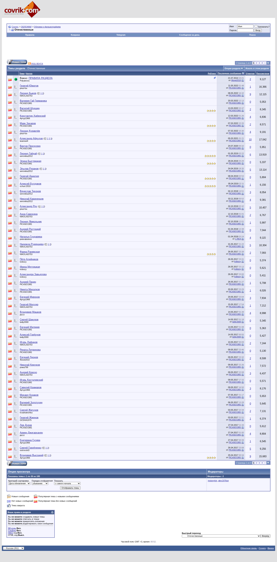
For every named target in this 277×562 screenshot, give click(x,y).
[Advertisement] (75, 19)
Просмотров (262, 73)
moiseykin (212, 480)
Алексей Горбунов (30, 334)
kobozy (23, 262)
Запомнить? (263, 27)
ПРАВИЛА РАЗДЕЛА (41, 78)
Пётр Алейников (29, 259)
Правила (29, 35)
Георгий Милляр (29, 304)
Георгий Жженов (29, 417)
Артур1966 (25, 118)
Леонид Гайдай (28, 153)
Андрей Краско (28, 372)
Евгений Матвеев (30, 327)
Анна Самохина (28, 214)
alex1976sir (223, 480)
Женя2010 (236, 80)
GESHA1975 (25, 420)
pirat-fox (23, 88)
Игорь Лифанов (28, 342)
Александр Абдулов (31, 138)
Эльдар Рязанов (29, 168)
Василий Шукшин (30, 108)
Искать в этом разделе (257, 68)
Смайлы (12, 530)
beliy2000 (24, 322)
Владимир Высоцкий (31, 455)
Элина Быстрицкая (30, 161)
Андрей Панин (28, 281)
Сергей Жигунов (29, 410)
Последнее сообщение (229, 73)
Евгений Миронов (30, 297)
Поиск (252, 35)
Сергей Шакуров (29, 319)
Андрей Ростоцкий (30, 229)
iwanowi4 (24, 141)
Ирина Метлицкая (30, 266)
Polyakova (24, 81)
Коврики (75, 35)
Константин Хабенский (33, 115)
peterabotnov (26, 239)
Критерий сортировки (18, 481)
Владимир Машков (30, 312)
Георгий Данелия (29, 176)
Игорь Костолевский (31, 379)
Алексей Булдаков (30, 183)
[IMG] (10, 533)
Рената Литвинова (30, 349)
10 (250, 139)
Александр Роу (28, 206)
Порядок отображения (42, 481)
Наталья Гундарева (31, 236)
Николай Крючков (30, 364)
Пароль (233, 30)
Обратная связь (248, 548)
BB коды (12, 528)
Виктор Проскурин (30, 146)
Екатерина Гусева (30, 440)
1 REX (238, 239)
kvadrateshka (26, 412)
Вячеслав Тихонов (30, 191)
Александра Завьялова (33, 274)
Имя (232, 26)
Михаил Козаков (29, 395)
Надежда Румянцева (32, 244)
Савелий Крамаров (30, 387)
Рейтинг (212, 73)
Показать (58, 481)
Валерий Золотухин (31, 402)
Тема (21, 73)
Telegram (120, 35)
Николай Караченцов (32, 198)
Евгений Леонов (29, 357)
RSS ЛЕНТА (37, 64)
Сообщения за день (189, 35)
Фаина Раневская (30, 251)
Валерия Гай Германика (33, 100)
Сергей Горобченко (30, 447)
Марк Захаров (28, 123)
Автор (29, 73)
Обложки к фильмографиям (47, 27)
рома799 (24, 367)
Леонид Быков (28, 93)
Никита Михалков (30, 289)
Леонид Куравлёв (30, 130)
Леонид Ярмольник (31, 221)
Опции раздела (232, 68)
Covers (15, 27)
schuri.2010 (25, 186)
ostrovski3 (24, 450)
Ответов (250, 73)
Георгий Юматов (29, 85)
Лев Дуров (26, 425)
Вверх (271, 548)
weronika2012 (26, 156)
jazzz (22, 314)
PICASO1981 (235, 88)
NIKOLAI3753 (26, 96)
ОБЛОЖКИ (26, 27)
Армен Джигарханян (31, 432)
